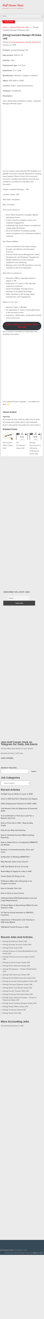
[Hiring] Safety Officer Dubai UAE (15, 1006)
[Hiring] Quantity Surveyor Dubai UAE (17, 945)
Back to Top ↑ (39, 1253)
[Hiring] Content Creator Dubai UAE (16, 962)
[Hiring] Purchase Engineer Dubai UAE (17, 984)
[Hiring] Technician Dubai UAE (14, 1010)
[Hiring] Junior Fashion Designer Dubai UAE (20, 1003)
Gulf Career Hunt (6, 1250)
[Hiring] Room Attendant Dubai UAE (16, 966)
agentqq (35, 42)
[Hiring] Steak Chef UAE (12, 1013)
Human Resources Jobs (19, 27)
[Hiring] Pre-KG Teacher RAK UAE (16, 991)
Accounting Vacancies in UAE (12, 1026)
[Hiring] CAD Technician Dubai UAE (16, 975)
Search (33, 771)
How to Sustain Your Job (11, 888)
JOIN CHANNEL (7, 758)
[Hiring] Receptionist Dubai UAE (15, 941)
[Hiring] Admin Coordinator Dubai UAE (17, 988)
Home (5, 27)
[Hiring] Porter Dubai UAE (12, 948)
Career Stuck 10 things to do (13, 876)
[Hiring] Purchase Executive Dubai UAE (18, 994)
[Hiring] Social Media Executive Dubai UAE (19, 978)
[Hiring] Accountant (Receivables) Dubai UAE (20, 981)
